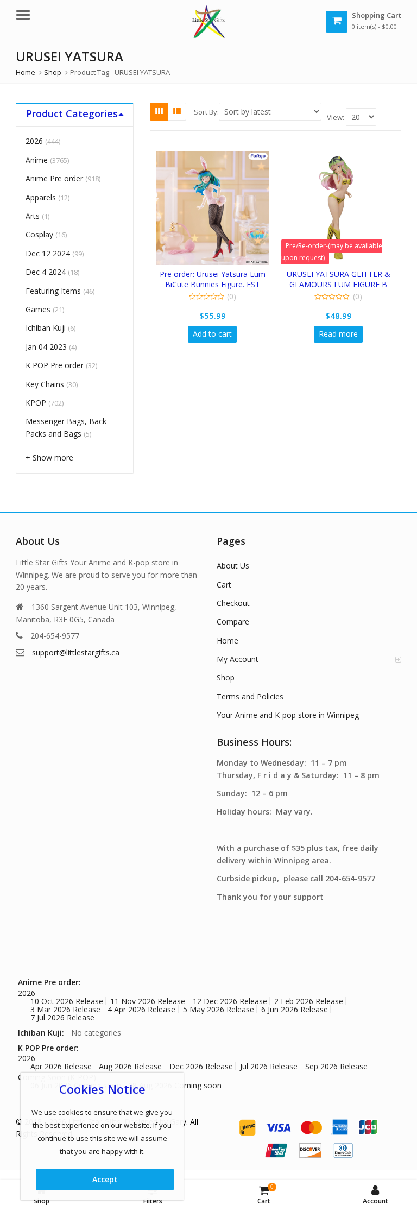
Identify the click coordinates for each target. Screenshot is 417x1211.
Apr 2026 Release (61, 1066)
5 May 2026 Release (218, 1009)
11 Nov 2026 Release (147, 1001)
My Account (237, 659)
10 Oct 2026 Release (66, 1001)
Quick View (217, 274)
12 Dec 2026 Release (230, 1001)
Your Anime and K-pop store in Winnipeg (288, 715)
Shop (226, 677)
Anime (37, 160)
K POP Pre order (55, 365)
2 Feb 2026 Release (308, 1001)
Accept (105, 1179)
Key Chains (45, 384)
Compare (233, 621)
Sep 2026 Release (336, 1066)
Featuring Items (53, 291)
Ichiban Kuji (46, 328)
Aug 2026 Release (130, 1066)
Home (227, 640)
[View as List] (177, 111)
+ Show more (49, 457)
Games (38, 309)
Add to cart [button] (212, 334)
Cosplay (39, 234)
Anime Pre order (54, 178)
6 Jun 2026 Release (294, 1009)
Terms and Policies (250, 696)
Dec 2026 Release (201, 1066)
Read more (338, 334)
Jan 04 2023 (46, 347)
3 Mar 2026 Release (65, 1009)
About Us (233, 565)
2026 (34, 141)
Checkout (233, 603)
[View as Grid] (159, 111)
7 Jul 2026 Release (62, 1017)
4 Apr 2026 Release (141, 1009)
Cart (224, 584)
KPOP (36, 403)
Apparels (41, 197)
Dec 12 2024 (48, 253)
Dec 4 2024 (46, 272)
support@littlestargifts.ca (75, 652)
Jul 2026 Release (269, 1066)
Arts (33, 216)
